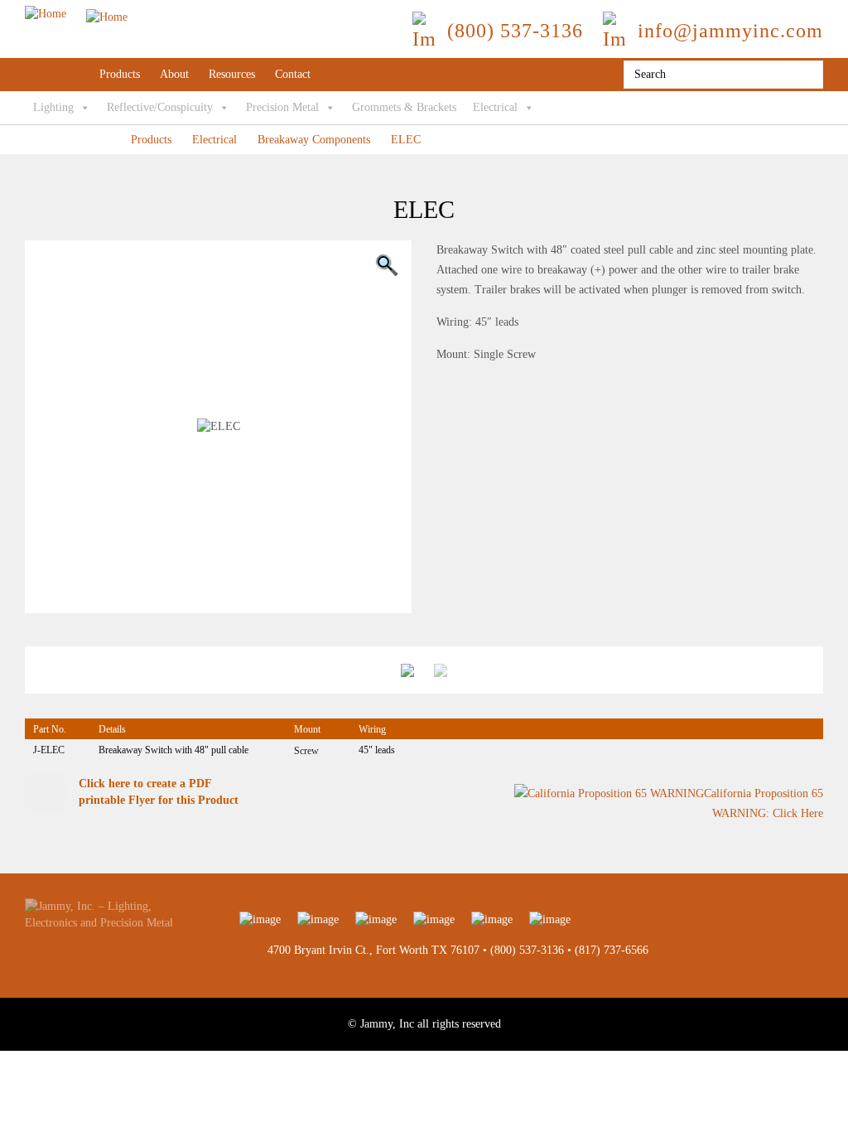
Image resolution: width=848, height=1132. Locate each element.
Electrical (495, 107)
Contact (293, 74)
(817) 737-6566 (611, 950)
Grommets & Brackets (404, 107)
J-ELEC (49, 750)
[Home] (76, 13)
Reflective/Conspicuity (160, 107)
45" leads (377, 750)
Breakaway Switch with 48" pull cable (173, 750)
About (174, 74)
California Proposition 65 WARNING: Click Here (763, 803)
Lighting (53, 107)
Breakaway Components (314, 139)
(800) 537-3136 (527, 950)
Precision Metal (282, 107)
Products (119, 74)
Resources (232, 74)
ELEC (406, 139)
